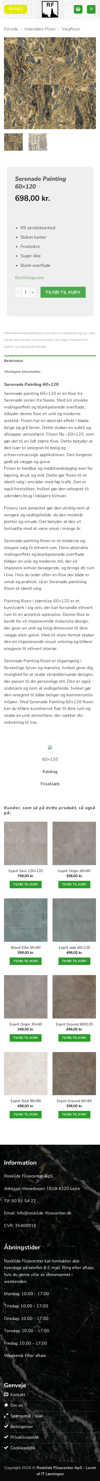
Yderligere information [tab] (22, 371)
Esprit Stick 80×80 (26, 1101)
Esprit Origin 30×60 (26, 1024)
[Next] (87, 83)
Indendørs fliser (40, 29)
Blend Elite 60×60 (26, 947)
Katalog (50, 772)
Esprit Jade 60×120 (74, 947)
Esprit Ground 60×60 (74, 1101)
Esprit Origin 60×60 (74, 871)
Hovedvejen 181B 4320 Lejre (51, 1189)
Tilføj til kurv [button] (25, 884)
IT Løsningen (52, 1473)
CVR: (9, 1226)
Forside (11, 29)
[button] (78, 9)
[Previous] (12, 83)
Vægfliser (71, 29)
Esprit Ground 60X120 (74, 1024)
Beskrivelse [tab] (13, 360)
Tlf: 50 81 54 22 (20, 1201)
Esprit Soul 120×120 (26, 871)
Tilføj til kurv (63, 292)
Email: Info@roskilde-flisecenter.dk (37, 1213)
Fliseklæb (50, 784)
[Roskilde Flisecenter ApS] (50, 9)
